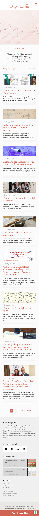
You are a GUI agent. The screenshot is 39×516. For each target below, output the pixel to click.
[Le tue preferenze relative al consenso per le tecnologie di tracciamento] (35, 512)
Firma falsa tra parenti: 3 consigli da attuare (19, 199)
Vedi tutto (33, 69)
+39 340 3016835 (8, 491)
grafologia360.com (8, 495)
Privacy (29, 508)
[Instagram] (12, 449)
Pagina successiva (25, 410)
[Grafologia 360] (19, 6)
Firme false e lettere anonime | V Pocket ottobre (19, 92)
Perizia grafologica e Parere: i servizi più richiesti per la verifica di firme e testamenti (17, 347)
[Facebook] (6, 449)
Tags (13, 69)
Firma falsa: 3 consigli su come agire (18, 309)
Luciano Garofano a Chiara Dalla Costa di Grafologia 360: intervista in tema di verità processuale (19, 385)
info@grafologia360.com (10, 493)
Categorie (6, 69)
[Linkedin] (18, 449)
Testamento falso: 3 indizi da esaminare (17, 234)
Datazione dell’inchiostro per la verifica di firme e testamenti (18, 163)
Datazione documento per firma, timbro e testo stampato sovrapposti (19, 127)
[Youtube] (24, 449)
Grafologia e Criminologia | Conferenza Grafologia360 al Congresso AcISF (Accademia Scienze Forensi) (17, 270)
